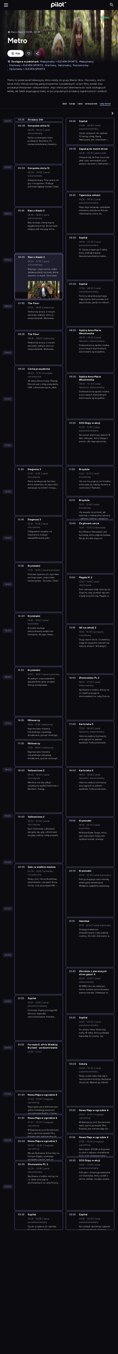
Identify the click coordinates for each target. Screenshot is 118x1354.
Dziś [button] (64, 103)
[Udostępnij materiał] (37, 53)
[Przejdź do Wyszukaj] (112, 5)
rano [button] (80, 103)
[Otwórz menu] (6, 5)
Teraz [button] (72, 103)
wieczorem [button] (91, 103)
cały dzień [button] (105, 103)
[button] (112, 113)
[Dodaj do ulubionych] (28, 53)
